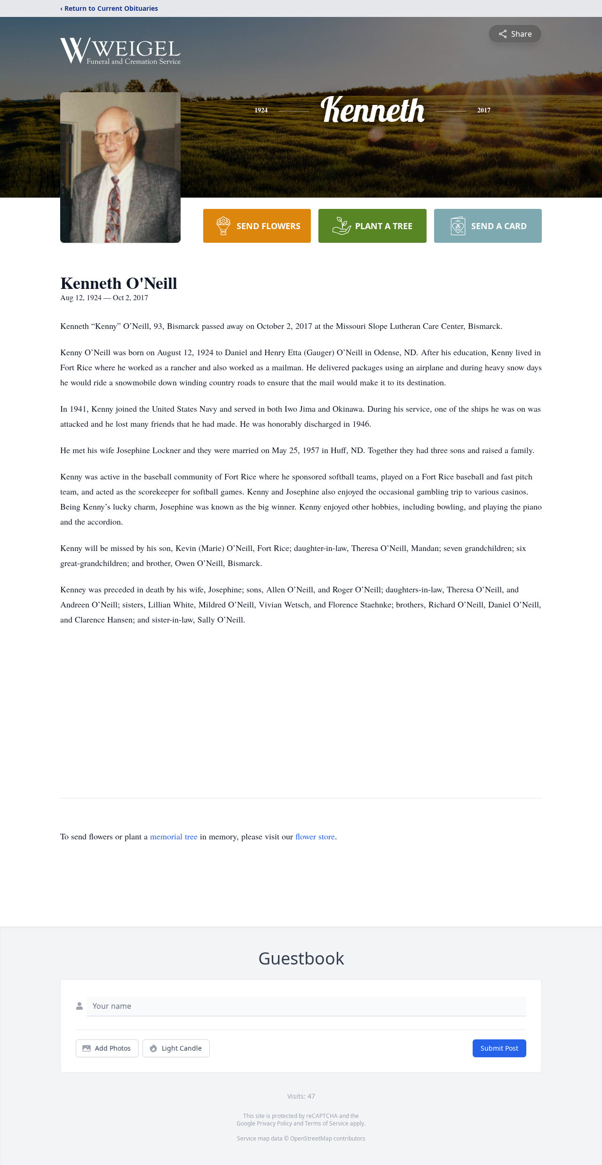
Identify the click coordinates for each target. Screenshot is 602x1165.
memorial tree (174, 836)
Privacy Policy (274, 1123)
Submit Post (499, 1048)
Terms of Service (327, 1123)
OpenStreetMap (311, 1138)
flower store (315, 836)
